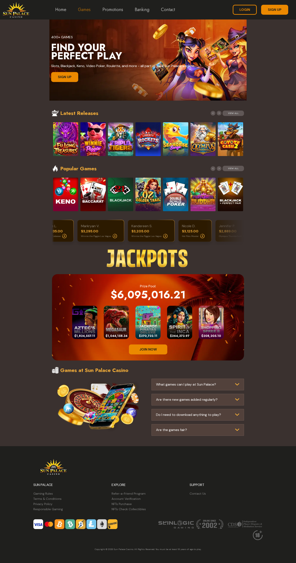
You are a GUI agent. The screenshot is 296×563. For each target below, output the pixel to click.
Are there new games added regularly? (187, 399)
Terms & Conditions (47, 499)
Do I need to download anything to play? (188, 414)
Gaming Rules (43, 493)
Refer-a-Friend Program (129, 493)
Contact (168, 9)
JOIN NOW (148, 349)
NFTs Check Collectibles (129, 509)
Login (244, 9)
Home (60, 9)
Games (84, 9)
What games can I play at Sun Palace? (186, 384)
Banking (142, 9)
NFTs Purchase (122, 504)
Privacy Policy (42, 504)
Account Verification (126, 499)
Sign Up (274, 9)
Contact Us (198, 493)
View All (233, 113)
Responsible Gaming (48, 509)
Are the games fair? (171, 430)
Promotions (112, 9)
